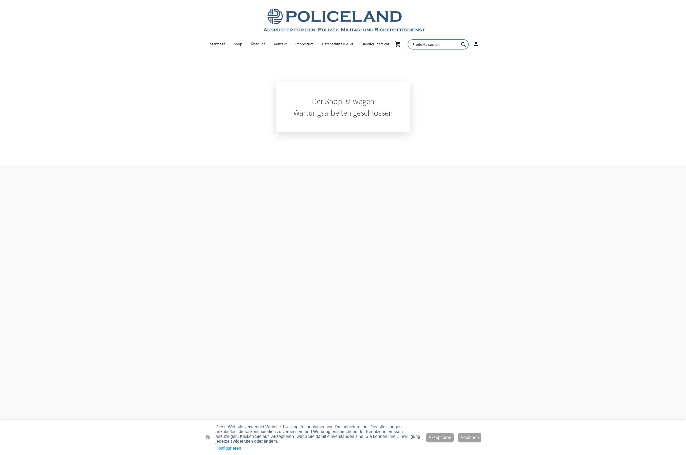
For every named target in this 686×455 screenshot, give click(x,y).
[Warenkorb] (399, 44)
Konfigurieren (228, 448)
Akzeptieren (439, 437)
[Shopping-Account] (476, 44)
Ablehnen (469, 437)
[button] (463, 44)
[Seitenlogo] (343, 19)
